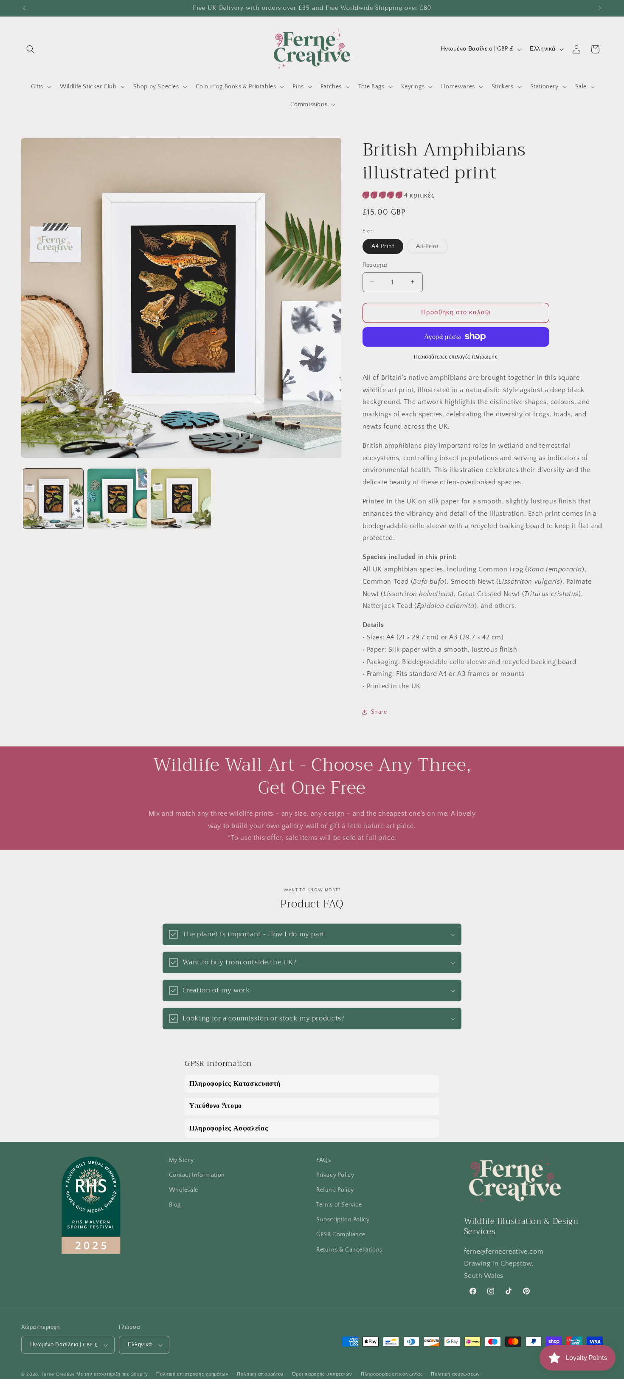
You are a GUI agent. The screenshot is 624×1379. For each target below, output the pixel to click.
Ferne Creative (58, 1374)
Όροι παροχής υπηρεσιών (322, 1374)
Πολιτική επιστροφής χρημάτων (192, 1374)
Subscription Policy (342, 1219)
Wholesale (183, 1190)
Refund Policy (335, 1190)
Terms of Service (339, 1204)
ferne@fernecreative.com (504, 1251)
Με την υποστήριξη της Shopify (112, 1374)
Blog (175, 1204)
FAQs (323, 1160)
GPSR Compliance (340, 1235)
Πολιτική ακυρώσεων (455, 1374)
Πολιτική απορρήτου (260, 1374)
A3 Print (432, 248)
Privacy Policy (335, 1175)
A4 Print (382, 246)
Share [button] (379, 712)
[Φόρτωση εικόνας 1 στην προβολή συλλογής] (53, 498)
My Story (181, 1160)
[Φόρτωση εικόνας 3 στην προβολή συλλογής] (181, 498)
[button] (30, 49)
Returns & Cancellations (349, 1249)
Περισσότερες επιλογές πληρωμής (456, 356)
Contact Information (197, 1175)
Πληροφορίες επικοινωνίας (392, 1374)
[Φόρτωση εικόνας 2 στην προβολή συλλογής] (117, 498)
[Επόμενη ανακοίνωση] (599, 8)
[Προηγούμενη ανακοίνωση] (24, 8)
